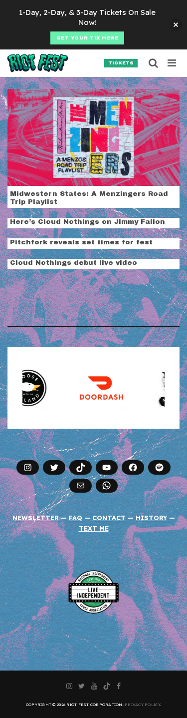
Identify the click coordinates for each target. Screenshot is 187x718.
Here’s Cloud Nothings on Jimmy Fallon (87, 221)
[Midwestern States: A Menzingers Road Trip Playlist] (93, 136)
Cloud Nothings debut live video (73, 262)
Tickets (121, 62)
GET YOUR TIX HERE (87, 37)
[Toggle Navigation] (172, 62)
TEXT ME (94, 528)
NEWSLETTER (35, 518)
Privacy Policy (142, 704)
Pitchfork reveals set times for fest (81, 242)
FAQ (75, 518)
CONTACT (109, 518)
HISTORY (151, 518)
